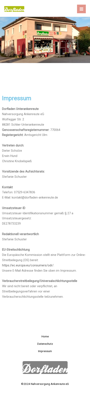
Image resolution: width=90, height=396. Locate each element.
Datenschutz (45, 343)
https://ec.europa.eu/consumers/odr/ (28, 265)
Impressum (45, 351)
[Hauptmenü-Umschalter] (81, 9)
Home (45, 336)
